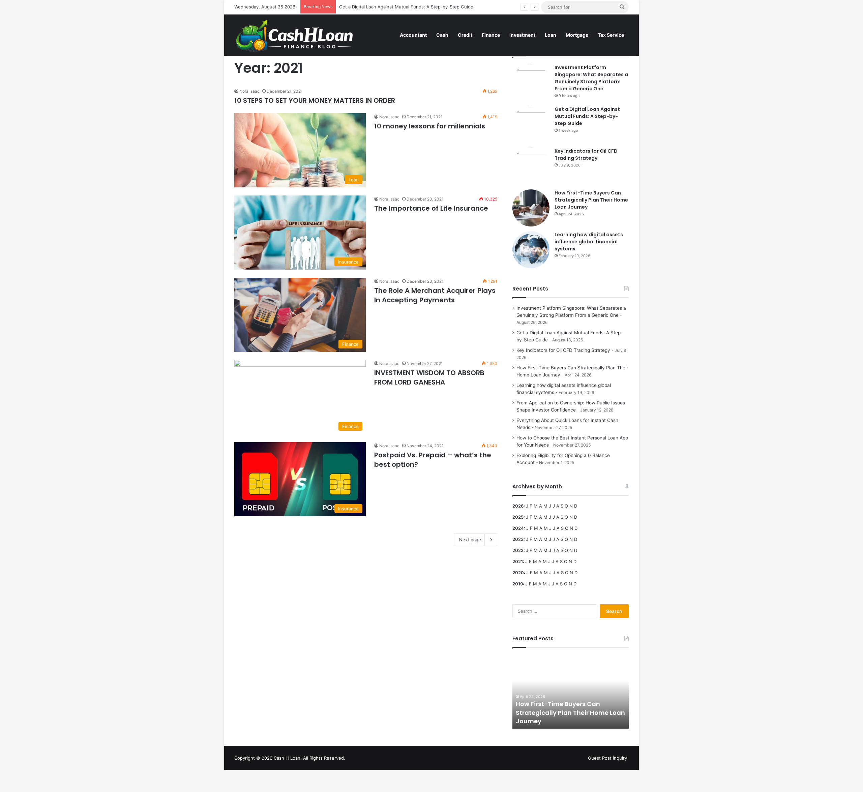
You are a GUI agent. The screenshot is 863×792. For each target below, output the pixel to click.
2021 (517, 561)
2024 (518, 528)
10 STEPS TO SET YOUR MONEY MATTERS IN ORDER (314, 100)
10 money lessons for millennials (429, 126)
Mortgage (577, 35)
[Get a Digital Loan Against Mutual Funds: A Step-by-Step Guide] (530, 124)
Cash (442, 35)
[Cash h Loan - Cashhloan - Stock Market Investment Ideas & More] (294, 35)
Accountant (413, 35)
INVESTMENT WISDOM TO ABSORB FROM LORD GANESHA (429, 377)
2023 (518, 539)
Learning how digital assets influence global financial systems (589, 241)
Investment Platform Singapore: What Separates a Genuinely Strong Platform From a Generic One (591, 78)
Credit (465, 35)
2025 (518, 517)
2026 (518, 506)
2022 (518, 550)
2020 (518, 572)
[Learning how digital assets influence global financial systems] (530, 249)
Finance (491, 35)
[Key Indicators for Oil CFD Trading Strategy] (530, 166)
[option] (570, 691)
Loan (550, 35)
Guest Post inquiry (607, 758)
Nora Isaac (249, 91)
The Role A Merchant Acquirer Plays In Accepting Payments (435, 295)
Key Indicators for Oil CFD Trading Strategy (586, 154)
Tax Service (611, 35)
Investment (522, 35)
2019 (517, 583)
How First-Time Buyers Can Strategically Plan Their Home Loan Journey (591, 199)
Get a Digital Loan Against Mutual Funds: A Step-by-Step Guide (406, 6)
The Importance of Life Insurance (431, 208)
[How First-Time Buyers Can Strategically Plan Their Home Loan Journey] (530, 207)
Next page (470, 539)
